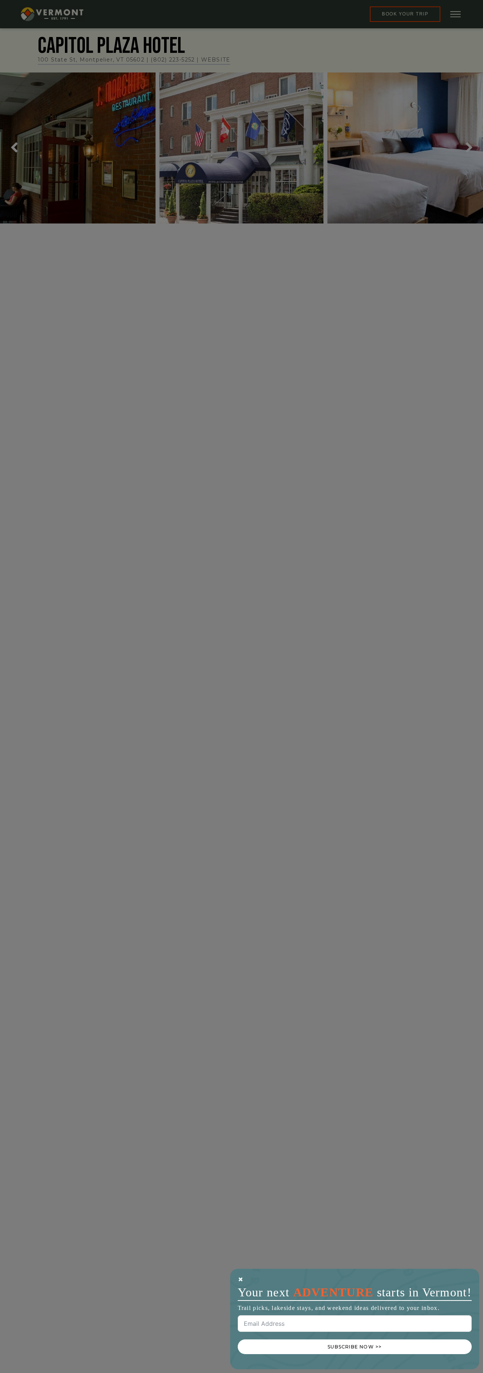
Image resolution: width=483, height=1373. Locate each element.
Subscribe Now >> (354, 1347)
